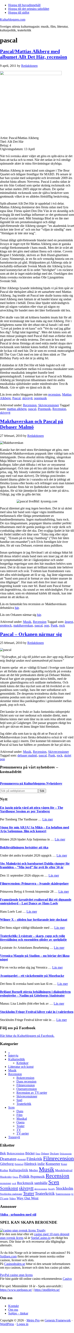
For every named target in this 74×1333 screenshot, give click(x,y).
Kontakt (13, 1306)
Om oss (13, 1309)
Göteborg (7, 1164)
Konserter (53, 1164)
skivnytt (27, 398)
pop (46, 625)
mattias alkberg (17, 409)
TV (18, 1129)
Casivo (67, 1278)
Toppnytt (14, 1137)
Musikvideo (6, 1176)
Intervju (13, 1055)
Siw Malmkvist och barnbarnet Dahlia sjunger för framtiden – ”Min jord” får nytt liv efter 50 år (35, 865)
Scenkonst (9, 1188)
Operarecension (26, 1089)
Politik (24, 1176)
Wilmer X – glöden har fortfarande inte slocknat (33, 919)
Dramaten (8, 1159)
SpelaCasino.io (41, 1238)
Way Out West (27, 1198)
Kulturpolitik (16, 1059)
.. (9, 1052)
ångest (69, 621)
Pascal (16, 398)
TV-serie (4, 1198)
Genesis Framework (58, 1320)
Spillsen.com (8, 1256)
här (17, 607)
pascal (32, 409)
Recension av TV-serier (31, 1092)
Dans (19, 1111)
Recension (30, 405)
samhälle (40, 1183)
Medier (33, 1170)
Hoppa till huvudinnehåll (24, 5)
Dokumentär (66, 1153)
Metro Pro (33, 1320)
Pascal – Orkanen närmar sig (31, 634)
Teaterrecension (63, 1194)
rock (62, 625)
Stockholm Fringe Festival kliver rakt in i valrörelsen (36, 1012)
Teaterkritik (23, 1104)
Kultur (4, 1170)
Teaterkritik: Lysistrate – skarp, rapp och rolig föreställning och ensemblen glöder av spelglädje (33, 937)
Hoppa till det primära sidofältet (28, 9)
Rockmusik (25, 1183)
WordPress (7, 1324)
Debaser (45, 1153)
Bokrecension (25, 1078)
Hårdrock (30, 1164)
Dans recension (26, 1081)
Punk (54, 625)
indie (41, 1164)
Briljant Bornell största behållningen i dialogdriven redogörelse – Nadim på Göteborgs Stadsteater (35, 993)
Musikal (21, 1118)
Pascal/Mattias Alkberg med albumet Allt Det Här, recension (33, 54)
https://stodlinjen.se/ (47, 1290)
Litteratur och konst (21, 1066)
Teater (20, 1126)
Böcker (30, 1153)
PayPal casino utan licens (16, 1275)
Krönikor (22, 1063)
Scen (11, 1107)
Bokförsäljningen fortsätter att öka (24, 847)
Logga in (22, 1324)
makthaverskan (23, 625)
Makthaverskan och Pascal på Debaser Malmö (31, 424)
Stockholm (64, 1188)
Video (12, 1198)
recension (54, 394)
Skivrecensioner (48, 405)
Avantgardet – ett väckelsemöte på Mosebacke (32, 975)
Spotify (51, 1189)
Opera (20, 1122)
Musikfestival (63, 1170)
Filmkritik (34, 1159)
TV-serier (22, 1133)
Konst (64, 1164)
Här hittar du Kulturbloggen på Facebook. (27, 1035)
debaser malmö (27, 755)
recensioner (5, 1183)
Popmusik (44, 409)
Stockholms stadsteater (11, 1194)
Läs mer (47, 819)
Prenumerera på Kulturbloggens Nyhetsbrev (31, 783)
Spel (19, 1100)
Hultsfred (19, 1164)
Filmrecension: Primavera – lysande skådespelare (34, 883)
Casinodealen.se (14, 1264)
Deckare (54, 1153)
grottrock (6, 625)
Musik (27, 621)
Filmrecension (25, 1085)
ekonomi (21, 1159)
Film (19, 1115)
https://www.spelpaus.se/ (16, 1290)
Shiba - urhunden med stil (18, 1214)
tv (72, 1194)
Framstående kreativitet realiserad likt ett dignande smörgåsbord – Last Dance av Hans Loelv (35, 901)
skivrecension (40, 1189)
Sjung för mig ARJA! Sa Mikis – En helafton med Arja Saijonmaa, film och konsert (34, 829)
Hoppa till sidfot (18, 12)
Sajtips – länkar (18, 1313)
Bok (3, 1153)
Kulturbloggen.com (12, 19)
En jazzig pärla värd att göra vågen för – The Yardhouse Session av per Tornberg (31, 809)
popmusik (40, 398)
